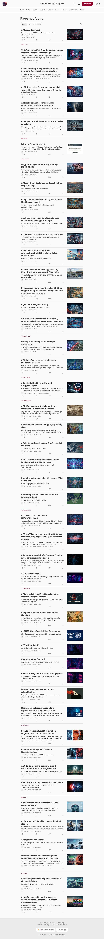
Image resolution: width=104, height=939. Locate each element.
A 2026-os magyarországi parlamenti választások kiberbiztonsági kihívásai (38, 767)
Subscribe (87, 4)
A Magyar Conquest (30, 30)
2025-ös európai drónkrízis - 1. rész (33, 500)
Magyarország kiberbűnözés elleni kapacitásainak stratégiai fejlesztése (38, 709)
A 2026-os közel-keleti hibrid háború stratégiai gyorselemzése (37, 206)
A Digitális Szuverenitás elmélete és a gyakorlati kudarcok (38, 361)
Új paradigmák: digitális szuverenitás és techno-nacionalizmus (38, 885)
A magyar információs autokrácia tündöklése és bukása (42, 122)
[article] (52, 35)
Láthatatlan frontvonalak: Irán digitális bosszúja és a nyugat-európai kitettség (39, 857)
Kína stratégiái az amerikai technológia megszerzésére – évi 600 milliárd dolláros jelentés (42, 578)
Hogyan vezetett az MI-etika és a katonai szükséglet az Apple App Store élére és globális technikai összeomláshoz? (42, 325)
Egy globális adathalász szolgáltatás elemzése (37, 648)
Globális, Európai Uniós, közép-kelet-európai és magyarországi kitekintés (37, 786)
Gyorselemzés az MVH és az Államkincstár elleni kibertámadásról (38, 34)
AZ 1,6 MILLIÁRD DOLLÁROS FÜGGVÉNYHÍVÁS (34, 516)
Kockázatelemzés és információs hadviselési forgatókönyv (41, 771)
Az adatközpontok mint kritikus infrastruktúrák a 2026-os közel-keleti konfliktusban (39, 253)
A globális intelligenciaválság (34, 304)
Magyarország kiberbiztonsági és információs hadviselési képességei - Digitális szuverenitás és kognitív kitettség (41, 171)
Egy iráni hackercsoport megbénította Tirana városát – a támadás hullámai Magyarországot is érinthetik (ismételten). (42, 862)
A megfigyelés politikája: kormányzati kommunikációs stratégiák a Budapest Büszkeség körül (39, 900)
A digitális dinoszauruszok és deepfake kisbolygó (39, 613)
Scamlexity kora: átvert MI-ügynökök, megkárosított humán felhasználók (38, 732)
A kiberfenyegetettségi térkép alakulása (35, 484)
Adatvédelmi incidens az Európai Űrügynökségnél (36, 384)
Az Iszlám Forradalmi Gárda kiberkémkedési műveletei (40, 662)
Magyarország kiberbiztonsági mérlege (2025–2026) (39, 165)
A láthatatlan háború (30, 574)
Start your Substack (47, 930)
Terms (52, 925)
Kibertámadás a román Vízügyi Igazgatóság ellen (41, 425)
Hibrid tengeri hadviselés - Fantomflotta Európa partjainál (39, 495)
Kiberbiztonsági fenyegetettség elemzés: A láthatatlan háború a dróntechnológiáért (42, 601)
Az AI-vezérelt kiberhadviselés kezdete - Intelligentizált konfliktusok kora (40, 460)
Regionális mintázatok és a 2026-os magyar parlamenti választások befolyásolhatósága (40, 696)
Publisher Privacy (58, 923)
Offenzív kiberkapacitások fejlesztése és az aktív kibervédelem (37, 466)
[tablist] (31, 24)
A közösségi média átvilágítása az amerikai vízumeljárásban (41, 879)
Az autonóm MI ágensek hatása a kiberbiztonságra (36, 750)
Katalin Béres (33, 78)
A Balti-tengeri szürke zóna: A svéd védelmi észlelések (41, 444)
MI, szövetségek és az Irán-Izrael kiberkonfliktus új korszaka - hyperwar (42, 844)
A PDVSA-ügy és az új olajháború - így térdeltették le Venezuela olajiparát (39, 407)
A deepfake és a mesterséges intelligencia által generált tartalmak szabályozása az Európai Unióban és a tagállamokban (40, 619)
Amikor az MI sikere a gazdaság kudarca (35, 307)
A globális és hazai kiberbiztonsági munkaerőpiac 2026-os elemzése (37, 104)
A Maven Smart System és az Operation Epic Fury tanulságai (41, 184)
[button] (21, 9)
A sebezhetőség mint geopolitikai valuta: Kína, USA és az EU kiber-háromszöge (40, 69)
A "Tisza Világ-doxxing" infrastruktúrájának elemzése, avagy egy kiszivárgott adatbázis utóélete (41, 537)
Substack (42, 935)
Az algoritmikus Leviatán (32, 840)
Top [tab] (30, 24)
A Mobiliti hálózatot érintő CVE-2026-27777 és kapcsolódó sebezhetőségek (41, 276)
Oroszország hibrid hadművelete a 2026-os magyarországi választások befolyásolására (42, 289)
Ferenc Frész (30, 37)
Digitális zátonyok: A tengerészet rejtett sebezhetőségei (39, 804)
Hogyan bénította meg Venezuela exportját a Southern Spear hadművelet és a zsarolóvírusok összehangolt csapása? (42, 413)
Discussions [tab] (37, 24)
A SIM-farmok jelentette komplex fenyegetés (42, 673)
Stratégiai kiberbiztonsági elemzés (33, 293)
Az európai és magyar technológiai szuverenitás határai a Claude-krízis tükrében (41, 91)
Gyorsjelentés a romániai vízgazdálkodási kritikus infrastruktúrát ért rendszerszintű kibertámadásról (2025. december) (41, 431)
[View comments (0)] (37, 40)
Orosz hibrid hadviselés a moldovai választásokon (37, 690)
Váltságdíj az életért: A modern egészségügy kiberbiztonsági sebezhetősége (42, 51)
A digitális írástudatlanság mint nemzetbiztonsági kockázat (41, 223)
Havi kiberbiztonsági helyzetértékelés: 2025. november (42, 479)
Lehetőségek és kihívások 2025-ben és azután (37, 755)
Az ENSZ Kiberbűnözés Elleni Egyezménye (41, 631)
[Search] (75, 4)
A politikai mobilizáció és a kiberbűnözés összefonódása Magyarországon (40, 219)
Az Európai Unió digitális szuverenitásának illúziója (41, 822)
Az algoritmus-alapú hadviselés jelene (34, 188)
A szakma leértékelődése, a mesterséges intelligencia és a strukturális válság (41, 109)
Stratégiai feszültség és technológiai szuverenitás (38, 342)
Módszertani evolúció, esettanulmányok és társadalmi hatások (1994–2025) (40, 238)
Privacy (46, 925)
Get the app (62, 930)
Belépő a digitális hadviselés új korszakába (36, 258)
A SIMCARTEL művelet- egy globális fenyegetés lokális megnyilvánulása (40, 677)
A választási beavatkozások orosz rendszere (42, 234)
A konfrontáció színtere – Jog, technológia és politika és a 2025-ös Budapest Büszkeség (41, 906)
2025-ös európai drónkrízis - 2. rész (33, 449)
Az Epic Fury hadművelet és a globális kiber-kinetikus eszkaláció (41, 200)
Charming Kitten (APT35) (33, 659)
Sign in (97, 4)
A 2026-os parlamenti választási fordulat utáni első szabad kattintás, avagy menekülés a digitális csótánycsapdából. (41, 148)
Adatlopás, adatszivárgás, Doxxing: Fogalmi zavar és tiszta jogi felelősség (41, 556)
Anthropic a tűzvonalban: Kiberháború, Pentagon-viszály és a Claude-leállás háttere (42, 320)
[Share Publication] (79, 4)
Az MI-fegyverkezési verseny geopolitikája (41, 87)
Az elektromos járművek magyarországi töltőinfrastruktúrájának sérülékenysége (40, 270)
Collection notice (61, 925)
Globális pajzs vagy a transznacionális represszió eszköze (41, 634)
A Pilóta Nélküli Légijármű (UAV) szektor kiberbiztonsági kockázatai (39, 595)
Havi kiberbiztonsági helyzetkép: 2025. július (42, 782)
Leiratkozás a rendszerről (33, 144)
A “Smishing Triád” (30, 645)
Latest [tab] (24, 24)
